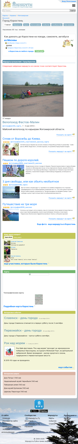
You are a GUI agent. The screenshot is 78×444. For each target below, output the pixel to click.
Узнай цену (39, 51)
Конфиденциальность (12, 427)
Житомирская (23, 15)
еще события (65, 367)
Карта (26, 25)
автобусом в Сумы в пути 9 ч (16, 43)
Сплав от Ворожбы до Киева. (22, 138)
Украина (13, 15)
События (46, 25)
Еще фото (42, 224)
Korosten (6, 18)
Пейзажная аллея (11, 385)
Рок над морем (15, 343)
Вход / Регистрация (69, 1)
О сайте (5, 415)
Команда (6, 418)
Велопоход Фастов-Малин (21, 122)
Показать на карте (63, 135)
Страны (52, 424)
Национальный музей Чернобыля (17, 381)
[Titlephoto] (10, 351)
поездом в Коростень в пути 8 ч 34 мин (20, 48)
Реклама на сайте (10, 421)
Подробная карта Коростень (18, 306)
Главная (8, 25)
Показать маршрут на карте (60, 151)
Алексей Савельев (17, 241)
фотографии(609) (18, 207)
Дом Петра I (9, 378)
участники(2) (30, 142)
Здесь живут (17, 237)
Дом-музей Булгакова (13, 388)
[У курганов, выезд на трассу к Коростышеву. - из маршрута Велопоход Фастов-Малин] (33, 94)
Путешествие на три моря (20, 204)
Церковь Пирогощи (12, 392)
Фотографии (35, 25)
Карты (51, 418)
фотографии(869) (16, 163)
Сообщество (57, 25)
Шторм (13, 247)
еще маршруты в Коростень (61, 224)
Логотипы (7, 424)
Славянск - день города (21, 318)
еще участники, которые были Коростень (25, 263)
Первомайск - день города (23, 330)
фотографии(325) (18, 142)
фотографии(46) (15, 185)
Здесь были (8, 237)
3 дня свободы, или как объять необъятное (31, 181)
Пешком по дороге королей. (21, 160)
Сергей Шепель (16, 256)
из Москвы (10, 40)
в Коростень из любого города (21, 51)
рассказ (40, 142)
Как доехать (68, 25)
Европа (5, 15)
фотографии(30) (9, 126)
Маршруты (17, 25)
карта (18, 126)
